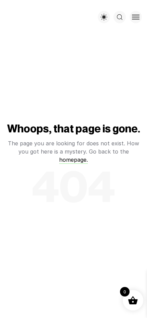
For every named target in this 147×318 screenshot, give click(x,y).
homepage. (73, 159)
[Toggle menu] (136, 17)
